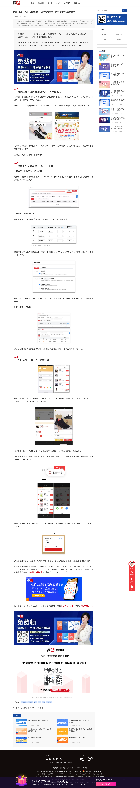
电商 (35, 702)
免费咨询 (107, 784)
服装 (43, 702)
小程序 (58, 3)
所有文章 (67, 3)
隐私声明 (84, 768)
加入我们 (70, 768)
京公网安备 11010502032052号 (94, 771)
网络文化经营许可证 (85, 774)
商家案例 (30, 702)
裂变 (39, 702)
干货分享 (49, 702)
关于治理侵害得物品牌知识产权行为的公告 (31, 708)
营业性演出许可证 (73, 774)
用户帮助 (77, 768)
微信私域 (24, 702)
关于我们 (77, 3)
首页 (32, 3)
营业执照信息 (41, 774)
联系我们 (62, 768)
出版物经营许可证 (62, 774)
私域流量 (119, 34)
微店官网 (41, 3)
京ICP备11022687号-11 (74, 771)
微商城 (50, 3)
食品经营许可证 (51, 774)
